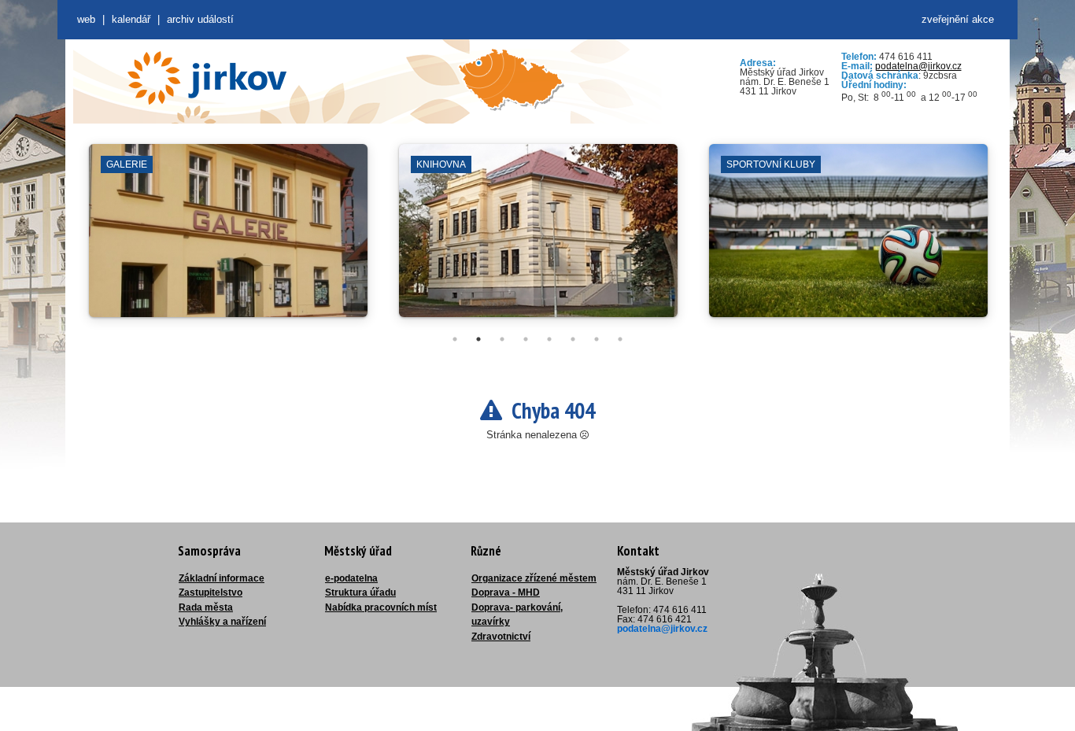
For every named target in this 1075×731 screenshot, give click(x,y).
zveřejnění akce (958, 19)
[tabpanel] (228, 238)
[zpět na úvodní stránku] (206, 78)
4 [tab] (526, 339)
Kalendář (131, 19)
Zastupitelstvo (210, 592)
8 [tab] (620, 339)
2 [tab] (478, 339)
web (86, 19)
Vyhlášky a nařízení (222, 621)
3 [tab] (502, 339)
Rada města (206, 607)
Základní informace (221, 578)
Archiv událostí (200, 19)
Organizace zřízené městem (534, 578)
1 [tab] (455, 339)
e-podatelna (351, 578)
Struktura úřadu (360, 592)
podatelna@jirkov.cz (918, 66)
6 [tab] (573, 339)
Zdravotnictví (500, 636)
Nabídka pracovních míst (381, 607)
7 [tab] (596, 339)
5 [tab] (549, 339)
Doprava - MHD (505, 592)
